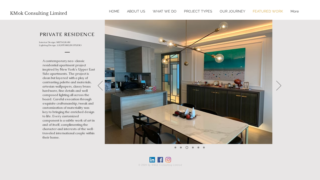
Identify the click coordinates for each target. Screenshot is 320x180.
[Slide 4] (193, 147)
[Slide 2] (181, 147)
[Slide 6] (204, 147)
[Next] (278, 86)
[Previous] (100, 86)
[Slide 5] (198, 147)
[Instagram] (168, 159)
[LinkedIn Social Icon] (152, 159)
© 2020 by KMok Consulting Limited (160, 165)
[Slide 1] (175, 147)
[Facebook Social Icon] (160, 159)
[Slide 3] (187, 147)
